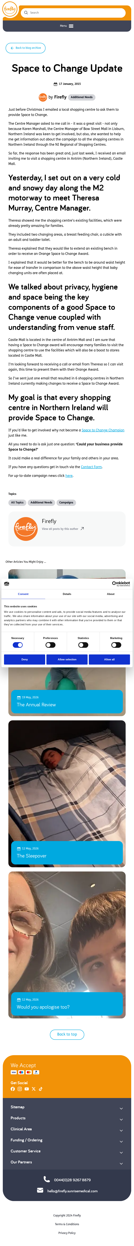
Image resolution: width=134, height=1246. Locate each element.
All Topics (17, 502)
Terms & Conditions (67, 1224)
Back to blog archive (28, 48)
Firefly (60, 97)
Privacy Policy (67, 1233)
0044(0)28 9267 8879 (72, 1179)
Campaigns (66, 502)
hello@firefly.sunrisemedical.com (72, 1190)
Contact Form (91, 467)
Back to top (67, 1035)
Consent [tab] (23, 593)
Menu (63, 26)
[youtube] (27, 1090)
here (69, 476)
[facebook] (13, 1090)
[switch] (50, 645)
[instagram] (20, 1090)
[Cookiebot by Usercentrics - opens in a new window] (114, 584)
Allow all (109, 659)
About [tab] (111, 593)
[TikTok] (41, 1090)
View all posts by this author (60, 529)
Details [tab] (67, 593)
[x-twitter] (34, 1090)
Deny (24, 659)
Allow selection (67, 659)
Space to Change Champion (103, 430)
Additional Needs (82, 97)
